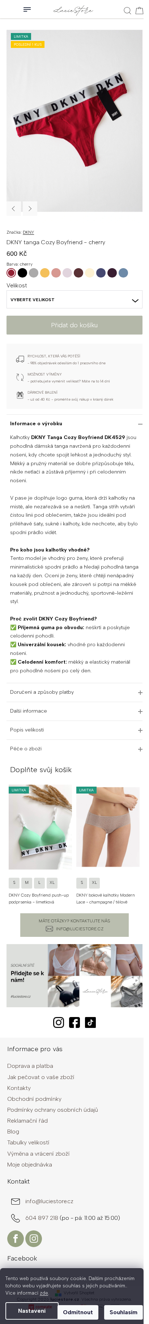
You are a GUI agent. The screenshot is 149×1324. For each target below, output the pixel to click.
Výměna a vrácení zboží (38, 1153)
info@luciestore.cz (79, 928)
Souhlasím (123, 1312)
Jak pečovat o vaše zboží (40, 1077)
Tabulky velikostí (28, 1142)
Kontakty (19, 1088)
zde (44, 1293)
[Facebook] (15, 1238)
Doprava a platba (30, 1065)
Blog (13, 1131)
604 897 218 (42, 1217)
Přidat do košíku (74, 325)
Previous (14, 208)
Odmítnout (78, 1312)
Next (30, 208)
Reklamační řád (27, 1120)
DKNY (28, 232)
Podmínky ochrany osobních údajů (52, 1109)
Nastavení (32, 1310)
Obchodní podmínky (34, 1098)
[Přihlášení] (7, 9)
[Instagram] (33, 1238)
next (138, 842)
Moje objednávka (29, 1164)
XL (52, 882)
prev (10, 842)
